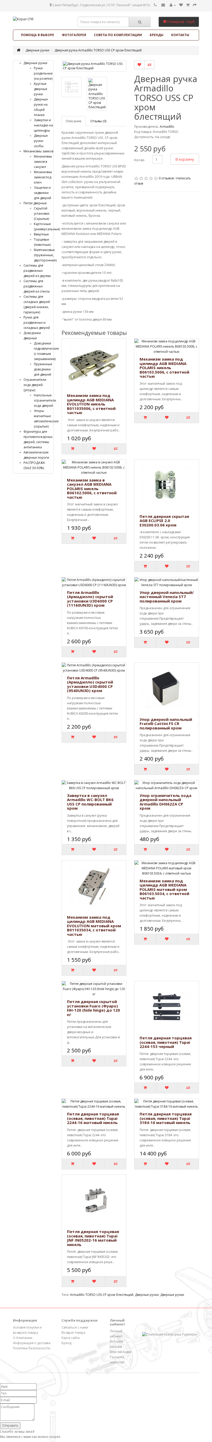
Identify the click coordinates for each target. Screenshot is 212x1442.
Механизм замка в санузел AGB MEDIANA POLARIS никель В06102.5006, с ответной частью (92, 488)
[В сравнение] (149, 64)
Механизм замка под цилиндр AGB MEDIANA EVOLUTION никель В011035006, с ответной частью (91, 404)
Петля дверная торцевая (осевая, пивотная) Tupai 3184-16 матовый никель (166, 1118)
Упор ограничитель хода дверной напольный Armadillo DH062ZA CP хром (165, 802)
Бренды (156, 35)
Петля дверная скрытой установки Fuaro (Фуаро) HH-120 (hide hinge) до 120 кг (93, 1008)
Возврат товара (73, 1332)
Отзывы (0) (98, 121)
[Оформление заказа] (194, 5)
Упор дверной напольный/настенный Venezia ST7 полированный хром (167, 597)
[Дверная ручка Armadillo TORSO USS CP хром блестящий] (94, 66)
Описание (73, 121)
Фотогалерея (74, 35)
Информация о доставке (32, 1343)
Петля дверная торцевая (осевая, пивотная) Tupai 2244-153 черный (166, 1042)
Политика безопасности (31, 1348)
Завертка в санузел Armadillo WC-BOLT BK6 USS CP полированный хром (90, 802)
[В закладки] (139, 64)
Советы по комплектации (118, 35)
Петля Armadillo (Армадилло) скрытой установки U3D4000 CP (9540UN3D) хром (90, 684)
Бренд (66, 1343)
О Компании (22, 1338)
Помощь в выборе (37, 35)
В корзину (184, 159)
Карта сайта (71, 1338)
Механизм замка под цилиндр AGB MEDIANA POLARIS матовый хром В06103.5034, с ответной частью (164, 889)
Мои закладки (120, 1352)
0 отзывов (166, 178)
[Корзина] (188, 5)
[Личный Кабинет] (173, 5)
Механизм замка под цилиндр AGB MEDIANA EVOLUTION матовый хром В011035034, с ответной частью (94, 926)
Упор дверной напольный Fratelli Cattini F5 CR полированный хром (166, 723)
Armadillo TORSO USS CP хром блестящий (101, 1294)
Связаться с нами (75, 1327)
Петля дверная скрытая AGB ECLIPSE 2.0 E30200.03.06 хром (164, 520)
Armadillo (167, 126)
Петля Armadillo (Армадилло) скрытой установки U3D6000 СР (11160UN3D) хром (90, 599)
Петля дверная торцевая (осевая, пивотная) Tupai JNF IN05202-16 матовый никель (93, 1238)
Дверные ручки (37, 50)
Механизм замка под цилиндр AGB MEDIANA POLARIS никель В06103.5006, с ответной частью (164, 367)
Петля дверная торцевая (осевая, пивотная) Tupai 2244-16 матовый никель (93, 1118)
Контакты (180, 35)
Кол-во (139, 160)
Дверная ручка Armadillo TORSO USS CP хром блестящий (98, 50)
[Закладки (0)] (181, 5)
